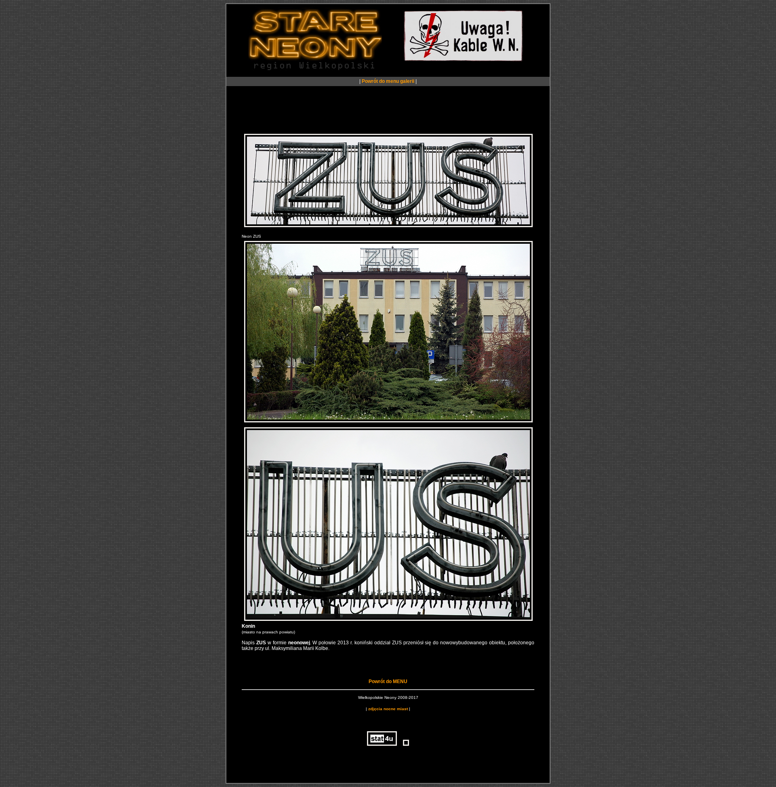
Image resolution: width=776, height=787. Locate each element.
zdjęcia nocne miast (388, 709)
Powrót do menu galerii (388, 81)
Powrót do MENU (388, 681)
